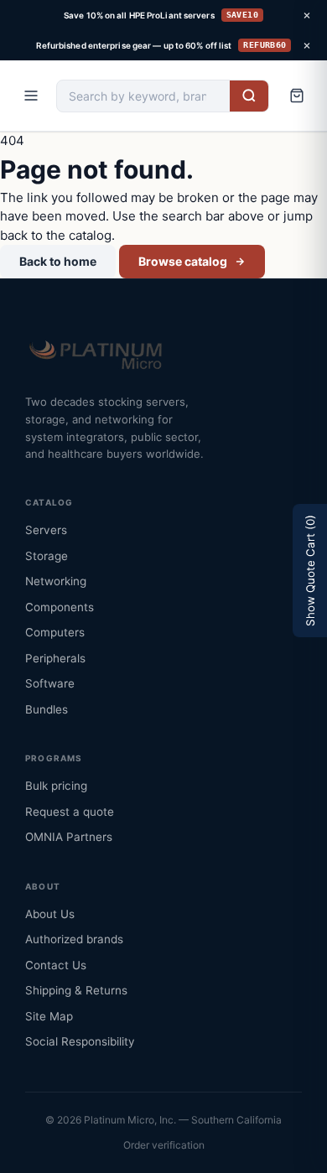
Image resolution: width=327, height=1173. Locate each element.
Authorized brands (74, 939)
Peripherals (55, 658)
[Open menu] (31, 95)
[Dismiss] (307, 15)
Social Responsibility (80, 1041)
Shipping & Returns (76, 990)
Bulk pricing (56, 785)
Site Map (49, 1016)
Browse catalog (182, 261)
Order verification (164, 1145)
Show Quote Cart (310, 570)
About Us (50, 914)
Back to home (57, 261)
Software (50, 683)
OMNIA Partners (68, 836)
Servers (46, 530)
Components (59, 607)
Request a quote (69, 811)
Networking (55, 581)
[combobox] (143, 96)
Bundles (46, 709)
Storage (46, 556)
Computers (55, 632)
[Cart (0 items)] (296, 95)
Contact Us (55, 965)
